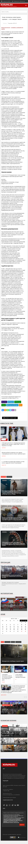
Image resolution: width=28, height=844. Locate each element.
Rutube (3, 405)
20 (14, 629)
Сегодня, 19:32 (5, 645)
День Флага (3, 694)
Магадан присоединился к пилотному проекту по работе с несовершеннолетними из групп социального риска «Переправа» (13, 710)
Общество (4, 465)
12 (10, 627)
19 (10, 629)
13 (14, 627)
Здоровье (4, 447)
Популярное (3, 476)
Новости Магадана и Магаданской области (9, 6)
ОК (21, 405)
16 (25, 627)
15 (21, 627)
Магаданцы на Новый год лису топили (6, 743)
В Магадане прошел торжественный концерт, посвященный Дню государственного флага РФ (13, 606)
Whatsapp (18, 401)
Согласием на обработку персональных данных (12, 821)
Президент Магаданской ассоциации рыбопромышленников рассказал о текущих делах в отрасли (14, 584)
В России (5, 23)
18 (6, 629)
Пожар (20, 645)
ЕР (15, 679)
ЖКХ (13, 506)
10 (2, 627)
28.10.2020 (3, 439)
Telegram (11, 401)
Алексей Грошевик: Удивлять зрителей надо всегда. (6, 750)
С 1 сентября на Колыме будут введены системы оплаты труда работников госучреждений (13, 462)
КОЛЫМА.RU (7, 5)
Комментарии (9, 476)
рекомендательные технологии (11, 822)
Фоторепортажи (7, 593)
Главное (9, 506)
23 (25, 629)
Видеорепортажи (6, 705)
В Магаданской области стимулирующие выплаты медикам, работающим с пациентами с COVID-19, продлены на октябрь (13, 444)
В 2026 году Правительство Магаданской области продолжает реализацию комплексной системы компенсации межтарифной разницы (13, 526)
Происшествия (14, 645)
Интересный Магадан (13, 405)
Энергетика (18, 506)
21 (17, 629)
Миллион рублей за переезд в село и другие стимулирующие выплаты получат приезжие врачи (13, 453)
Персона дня (5, 562)
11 (6, 627)
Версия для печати (5, 27)
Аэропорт (17, 480)
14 (17, 627)
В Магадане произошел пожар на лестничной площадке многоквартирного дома (7, 677)
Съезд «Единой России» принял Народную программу (20, 676)
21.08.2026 (4, 480)
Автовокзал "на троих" (8, 733)
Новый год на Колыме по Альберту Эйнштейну (20, 743)
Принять (22, 824)
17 (2, 629)
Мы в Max (4, 401)
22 (21, 629)
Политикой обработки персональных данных (12, 819)
